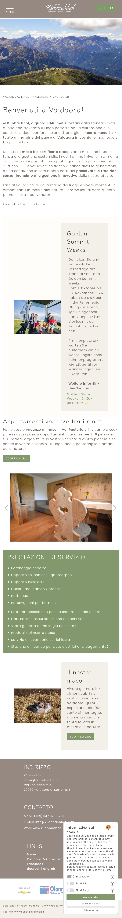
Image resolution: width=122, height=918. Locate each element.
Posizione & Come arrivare (48, 859)
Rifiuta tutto (91, 910)
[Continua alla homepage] (61, 11)
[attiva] (70, 883)
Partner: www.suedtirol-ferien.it (23, 912)
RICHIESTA (105, 8)
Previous (20, 508)
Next (101, 508)
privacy (22, 905)
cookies (34, 905)
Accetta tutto (90, 897)
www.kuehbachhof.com (52, 828)
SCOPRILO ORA (16, 458)
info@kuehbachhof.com (54, 822)
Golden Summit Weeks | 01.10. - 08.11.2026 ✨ (81, 398)
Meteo (32, 854)
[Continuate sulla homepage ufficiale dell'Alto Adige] (24, 896)
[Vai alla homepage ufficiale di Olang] (51, 896)
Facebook (35, 864)
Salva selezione (91, 904)
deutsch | (35, 869)
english (49, 869)
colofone (9, 905)
